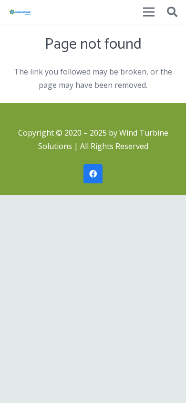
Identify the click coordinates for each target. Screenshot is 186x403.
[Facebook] (93, 173)
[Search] (172, 12)
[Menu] (149, 12)
